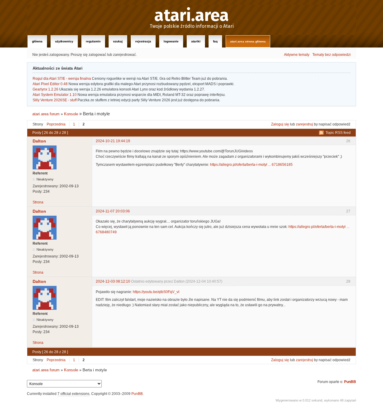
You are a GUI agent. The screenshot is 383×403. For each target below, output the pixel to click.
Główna (37, 41)
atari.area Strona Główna (248, 41)
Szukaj (118, 41)
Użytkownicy (64, 41)
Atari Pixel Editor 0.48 (50, 84)
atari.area (191, 15)
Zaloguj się (280, 124)
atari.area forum (46, 114)
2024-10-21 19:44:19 (113, 141)
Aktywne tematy (296, 55)
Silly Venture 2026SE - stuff (55, 100)
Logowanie (171, 41)
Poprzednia (56, 124)
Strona (38, 202)
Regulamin (93, 41)
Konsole (71, 114)
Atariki (195, 41)
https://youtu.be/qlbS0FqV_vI (156, 292)
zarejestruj (304, 124)
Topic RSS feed (338, 133)
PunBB (350, 382)
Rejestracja (143, 41)
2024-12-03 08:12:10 (113, 281)
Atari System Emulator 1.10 (55, 95)
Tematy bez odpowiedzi (331, 55)
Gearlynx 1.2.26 (45, 89)
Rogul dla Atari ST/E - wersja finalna (62, 78)
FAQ (215, 41)
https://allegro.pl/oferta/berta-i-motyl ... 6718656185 (251, 165)
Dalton (39, 141)
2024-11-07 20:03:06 (113, 211)
